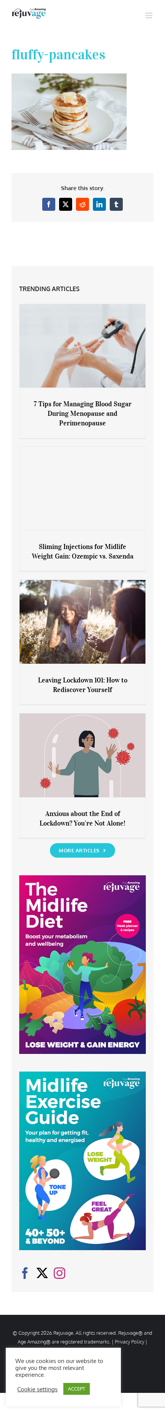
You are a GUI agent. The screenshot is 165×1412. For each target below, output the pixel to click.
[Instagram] (59, 1273)
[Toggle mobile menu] (149, 15)
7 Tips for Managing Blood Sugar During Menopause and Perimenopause (83, 413)
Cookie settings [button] (37, 1389)
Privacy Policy (129, 1342)
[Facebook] (25, 1273)
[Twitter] (42, 1273)
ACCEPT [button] (76, 1389)
